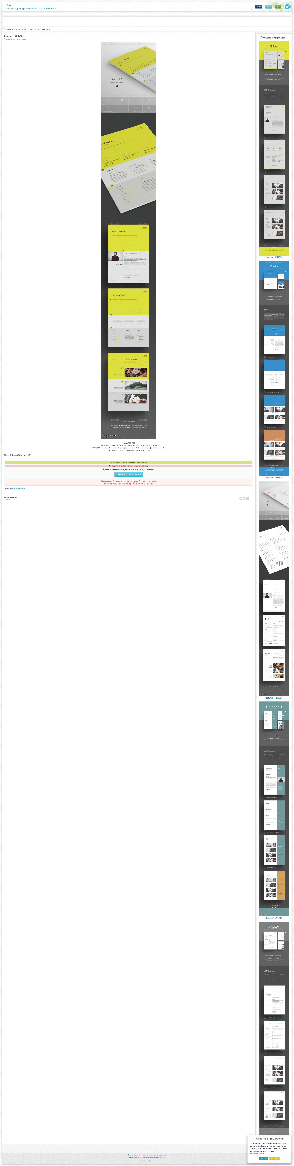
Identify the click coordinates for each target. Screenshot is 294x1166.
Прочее (24, 39)
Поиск (259, 7)
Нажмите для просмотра (128, 474)
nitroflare (22, 488)
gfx (16, 488)
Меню (269, 7)
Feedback (149, 1161)
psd (15, 488)
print (19, 488)
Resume (11, 488)
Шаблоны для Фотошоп (13, 39)
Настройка (274, 1158)
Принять (263, 1158)
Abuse (144, 1161)
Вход (278, 7)
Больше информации (257, 1153)
